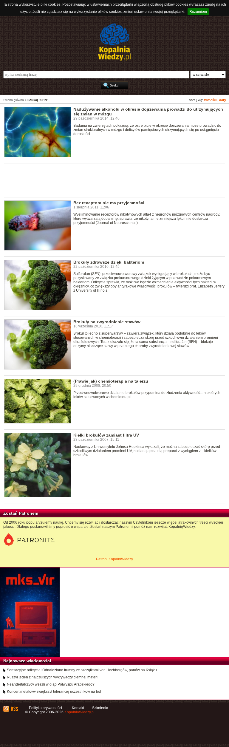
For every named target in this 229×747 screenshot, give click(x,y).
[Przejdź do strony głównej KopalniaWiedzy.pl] (114, 42)
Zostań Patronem (20, 513)
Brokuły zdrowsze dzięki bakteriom (108, 262)
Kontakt (78, 708)
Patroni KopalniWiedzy (114, 559)
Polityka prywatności (45, 708)
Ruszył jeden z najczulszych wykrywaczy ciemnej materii (52, 677)
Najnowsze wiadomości (27, 660)
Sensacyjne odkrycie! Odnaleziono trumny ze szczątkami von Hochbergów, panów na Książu (82, 670)
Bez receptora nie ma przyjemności (108, 202)
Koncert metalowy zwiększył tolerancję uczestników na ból (54, 691)
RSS (14, 709)
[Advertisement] (112, 179)
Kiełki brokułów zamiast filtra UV (106, 435)
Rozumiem (198, 12)
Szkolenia (100, 708)
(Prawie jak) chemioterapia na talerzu (110, 381)
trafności (210, 100)
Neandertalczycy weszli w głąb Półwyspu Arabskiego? (51, 684)
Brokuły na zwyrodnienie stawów (106, 321)
